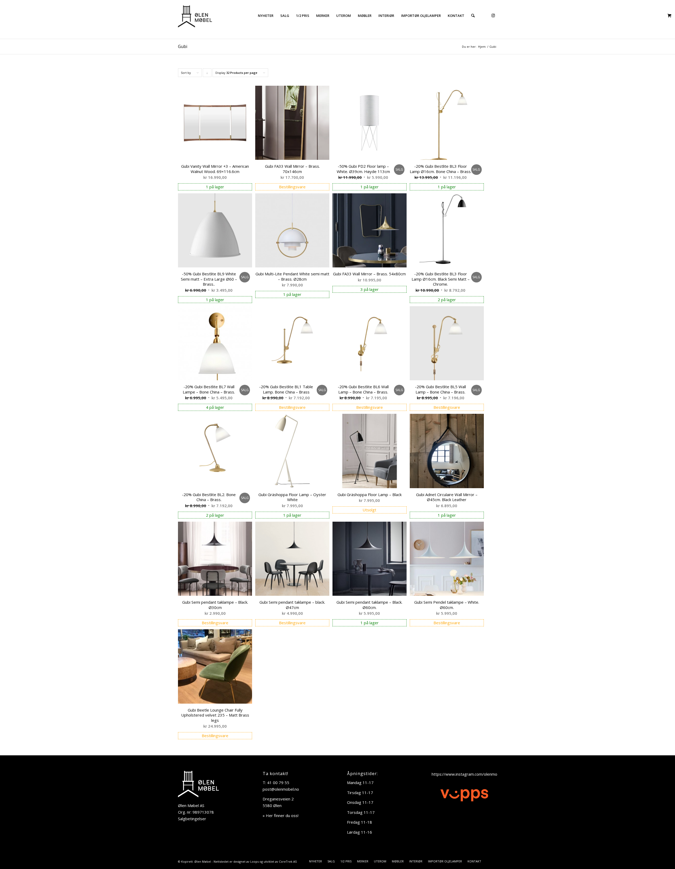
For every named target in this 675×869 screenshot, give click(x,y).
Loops (254, 861)
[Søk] (473, 15)
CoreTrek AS (288, 861)
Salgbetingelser (192, 818)
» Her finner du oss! (280, 815)
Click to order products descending (207, 74)
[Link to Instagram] (493, 15)
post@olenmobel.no (281, 789)
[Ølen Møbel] (195, 15)
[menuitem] (265, 15)
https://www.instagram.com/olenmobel (467, 774)
